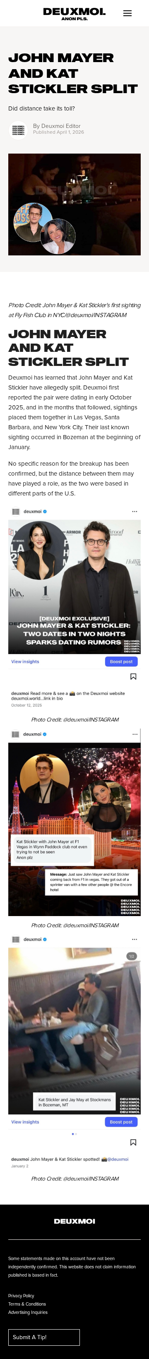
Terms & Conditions (27, 1304)
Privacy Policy (21, 1296)
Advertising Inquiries (28, 1312)
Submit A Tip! (29, 1337)
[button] (127, 13)
